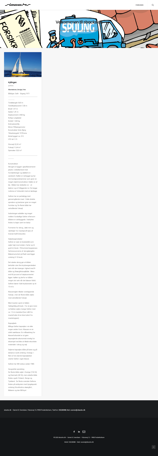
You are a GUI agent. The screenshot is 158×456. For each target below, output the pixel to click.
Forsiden (139, 5)
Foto (24, 89)
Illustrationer (12, 89)
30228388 (62, 410)
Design (19, 89)
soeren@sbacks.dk (77, 410)
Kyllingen (12, 82)
